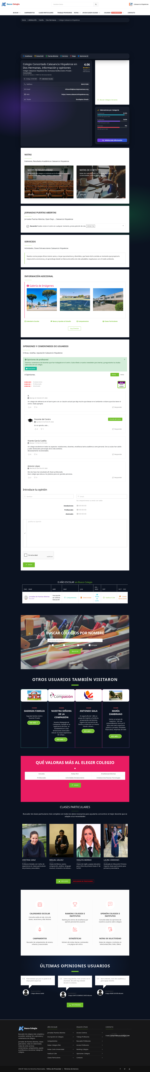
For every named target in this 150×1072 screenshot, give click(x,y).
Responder (118, 407)
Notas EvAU (39, 56)
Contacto (131, 13)
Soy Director (74, 328)
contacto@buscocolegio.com (120, 1036)
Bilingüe (94, 645)
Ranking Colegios (82, 1049)
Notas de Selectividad (110, 938)
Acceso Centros (82, 1033)
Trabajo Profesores (64, 13)
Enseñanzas (28, 56)
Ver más (33, 723)
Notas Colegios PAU (54, 1045)
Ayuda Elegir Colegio (90, 13)
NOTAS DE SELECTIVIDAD (40, 170)
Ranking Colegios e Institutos (75, 914)
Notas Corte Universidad (55, 1049)
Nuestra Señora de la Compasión (61, 714)
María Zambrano (115, 712)
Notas (76, 13)
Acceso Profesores (83, 1045)
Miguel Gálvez (56, 860)
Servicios (65, 56)
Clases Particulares (46, 13)
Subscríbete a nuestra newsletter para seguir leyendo (67, 425)
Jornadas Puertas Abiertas (56, 1033)
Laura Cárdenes (111, 860)
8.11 (121, 382)
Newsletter (32, 368)
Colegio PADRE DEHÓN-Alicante (114, 993)
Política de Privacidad (54, 1069)
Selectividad (87, 598)
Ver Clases (64, 881)
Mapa (74, 56)
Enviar (30, 565)
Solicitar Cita (90, 226)
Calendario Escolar (47, 79)
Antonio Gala (88, 710)
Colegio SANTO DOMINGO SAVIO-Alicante (80, 995)
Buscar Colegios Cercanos (108, 100)
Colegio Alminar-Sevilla (37, 993)
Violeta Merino (84, 860)
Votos (122, 375)
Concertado (70, 645)
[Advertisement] (75, 37)
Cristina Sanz (29, 860)
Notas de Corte (97, 598)
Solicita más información (113, 140)
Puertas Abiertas (52, 56)
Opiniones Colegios (83, 1053)
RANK (121, 384)
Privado (82, 645)
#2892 (121, 387)
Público (57, 645)
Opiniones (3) (83, 56)
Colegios (112, 13)
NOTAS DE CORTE (88, 170)
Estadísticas (75, 938)
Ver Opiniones (76, 1005)
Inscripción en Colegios (55, 1037)
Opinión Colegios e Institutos (110, 914)
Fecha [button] (114, 375)
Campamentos (29, 13)
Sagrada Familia (34, 710)
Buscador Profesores (84, 1041)
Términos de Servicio (71, 1069)
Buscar (16, 13)
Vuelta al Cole (110, 598)
